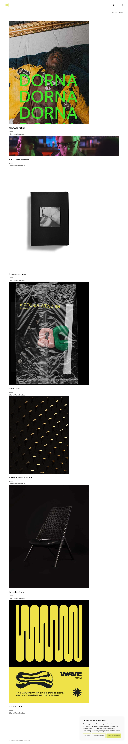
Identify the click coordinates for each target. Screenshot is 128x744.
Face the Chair (16, 591)
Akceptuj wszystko (114, 736)
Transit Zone (15, 706)
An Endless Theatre (19, 159)
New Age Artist (17, 127)
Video (11, 131)
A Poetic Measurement (21, 477)
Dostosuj (87, 736)
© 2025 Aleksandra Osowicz (19, 741)
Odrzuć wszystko (98, 736)
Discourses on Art (18, 273)
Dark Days (14, 388)
